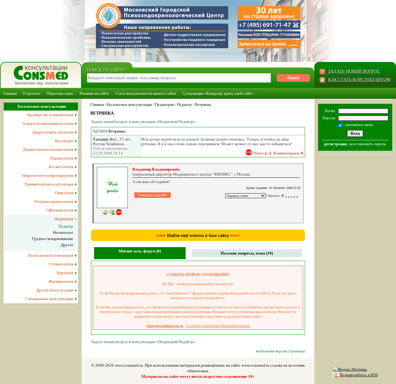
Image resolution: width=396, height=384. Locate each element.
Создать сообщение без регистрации (218, 325)
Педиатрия (164, 104)
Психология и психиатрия (50, 255)
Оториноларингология (53, 201)
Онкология (64, 192)
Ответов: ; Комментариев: (278, 153)
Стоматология (61, 264)
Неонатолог (63, 232)
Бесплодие (64, 140)
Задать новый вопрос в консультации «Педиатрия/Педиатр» (143, 121)
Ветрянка (203, 104)
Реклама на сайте (94, 93)
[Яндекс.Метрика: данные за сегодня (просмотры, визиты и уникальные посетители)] (350, 369)
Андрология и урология (52, 132)
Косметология (61, 166)
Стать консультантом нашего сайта (145, 93)
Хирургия (64, 272)
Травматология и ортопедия (48, 184)
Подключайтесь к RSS (358, 375)
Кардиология (61, 158)
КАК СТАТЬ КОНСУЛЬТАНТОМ (359, 79)
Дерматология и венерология (48, 149)
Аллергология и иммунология (47, 123)
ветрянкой (190, 139)
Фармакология (61, 281)
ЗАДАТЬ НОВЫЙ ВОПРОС (354, 71)
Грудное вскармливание (52, 238)
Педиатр (184, 104)
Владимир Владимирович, (156, 169)
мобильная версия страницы (280, 351)
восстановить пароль (368, 144)
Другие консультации (54, 290)
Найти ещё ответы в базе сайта (198, 235)
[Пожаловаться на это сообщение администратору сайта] (249, 152)
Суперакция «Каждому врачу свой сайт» (217, 93)
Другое (67, 244)
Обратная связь (60, 93)
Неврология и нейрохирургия (47, 175)
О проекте (32, 93)
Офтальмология (59, 210)
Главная (10, 93)
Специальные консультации (49, 298)
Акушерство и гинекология (50, 114)
